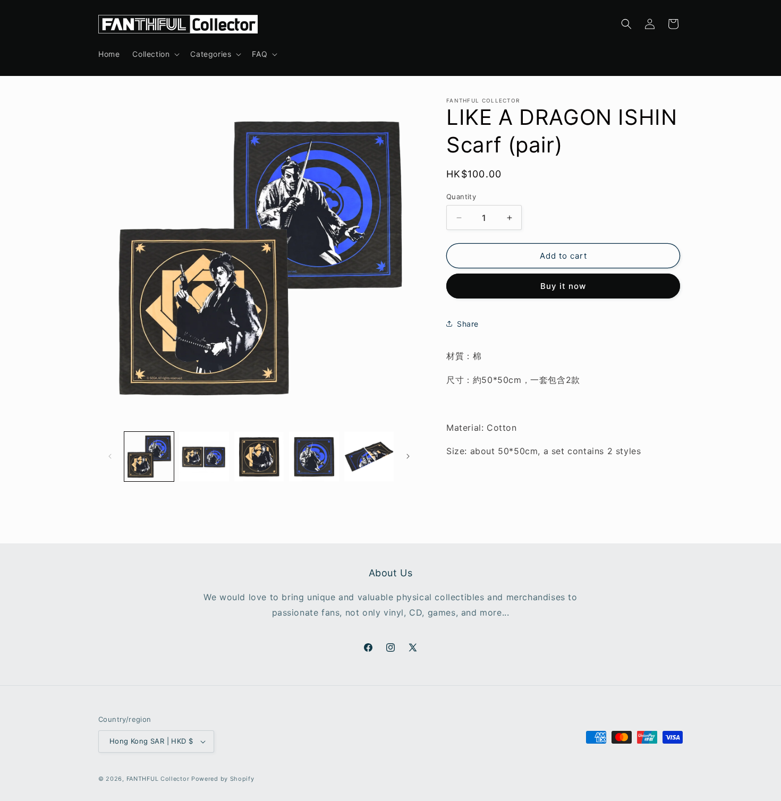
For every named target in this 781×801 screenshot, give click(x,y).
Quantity (461, 196)
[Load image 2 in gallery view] (203, 456)
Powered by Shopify (222, 778)
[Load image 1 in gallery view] (149, 456)
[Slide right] (408, 456)
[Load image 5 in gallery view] (369, 456)
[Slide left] (110, 456)
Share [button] (468, 323)
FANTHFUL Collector (158, 778)
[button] (155, 54)
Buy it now (563, 286)
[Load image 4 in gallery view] (313, 456)
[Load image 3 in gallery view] (259, 456)
